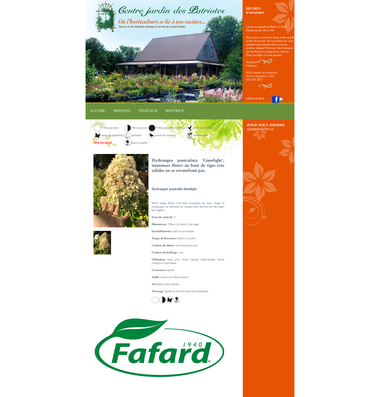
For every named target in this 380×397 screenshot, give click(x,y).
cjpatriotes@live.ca (260, 129)
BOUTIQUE (175, 111)
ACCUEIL (98, 111)
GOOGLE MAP (255, 98)
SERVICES (121, 111)
